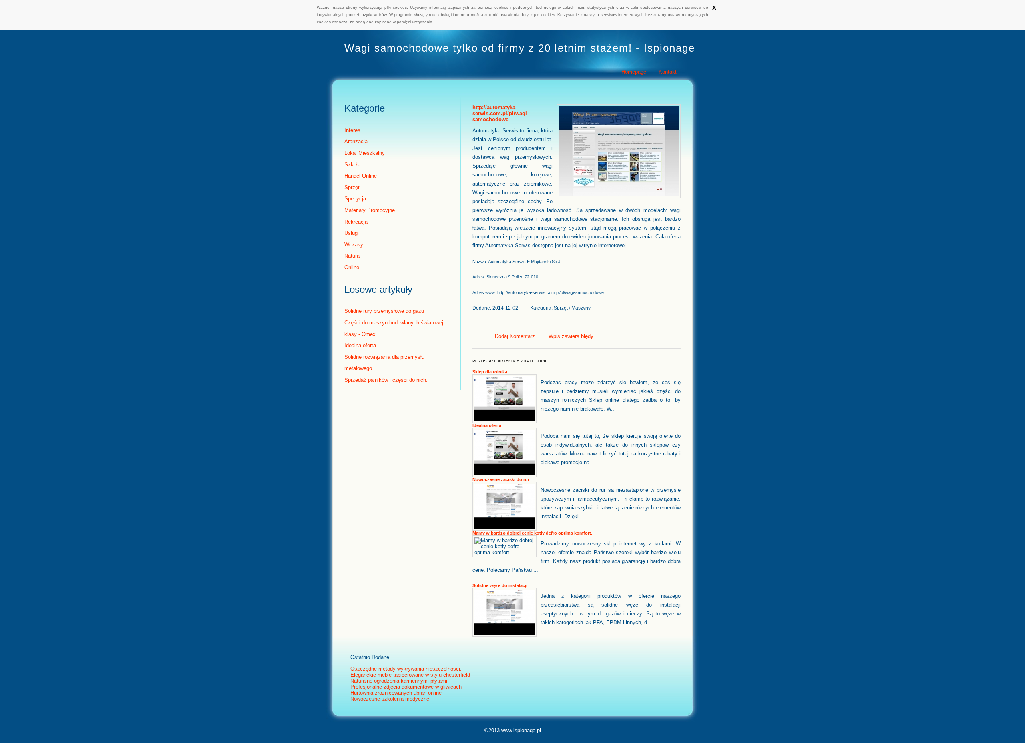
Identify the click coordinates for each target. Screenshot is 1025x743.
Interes (352, 130)
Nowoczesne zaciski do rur (500, 479)
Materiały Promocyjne (369, 210)
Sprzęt (352, 187)
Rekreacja (356, 222)
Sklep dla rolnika (489, 371)
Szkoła (352, 165)
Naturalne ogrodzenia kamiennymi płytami (398, 681)
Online (351, 267)
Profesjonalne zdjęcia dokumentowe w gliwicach (406, 687)
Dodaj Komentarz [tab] (515, 336)
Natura (352, 256)
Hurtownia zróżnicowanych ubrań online (396, 693)
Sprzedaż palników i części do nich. (386, 380)
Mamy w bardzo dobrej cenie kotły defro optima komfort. (532, 533)
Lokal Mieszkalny (364, 153)
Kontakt (668, 72)
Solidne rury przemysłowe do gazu (384, 311)
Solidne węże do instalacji (499, 585)
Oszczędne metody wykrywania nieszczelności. (406, 669)
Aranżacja (356, 141)
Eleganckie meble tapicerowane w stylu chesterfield (410, 675)
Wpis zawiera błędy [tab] (571, 336)
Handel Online (360, 176)
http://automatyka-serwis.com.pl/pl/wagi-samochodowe (500, 113)
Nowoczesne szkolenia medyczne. (390, 699)
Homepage (633, 72)
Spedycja (355, 199)
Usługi (351, 233)
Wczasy (353, 245)
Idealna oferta (360, 345)
